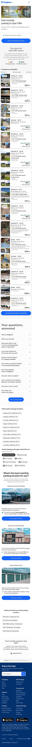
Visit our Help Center (16, 399)
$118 (26, 266)
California (20, 660)
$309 (26, 293)
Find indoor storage (16, 598)
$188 (26, 251)
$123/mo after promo (26, 184)
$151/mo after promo (26, 218)
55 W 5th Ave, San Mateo (10, 620)
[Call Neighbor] (29, 2)
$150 (26, 282)
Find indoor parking (16, 558)
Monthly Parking (13, 660)
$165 (26, 85)
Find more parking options (16, 41)
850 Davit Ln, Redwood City (11, 617)
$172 (26, 115)
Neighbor (6, 660)
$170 (26, 101)
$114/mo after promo (26, 146)
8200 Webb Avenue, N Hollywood (12, 624)
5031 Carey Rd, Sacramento (11, 631)
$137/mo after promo (26, 129)
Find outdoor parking (16, 518)
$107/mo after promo (26, 165)
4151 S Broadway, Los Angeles (11, 627)
